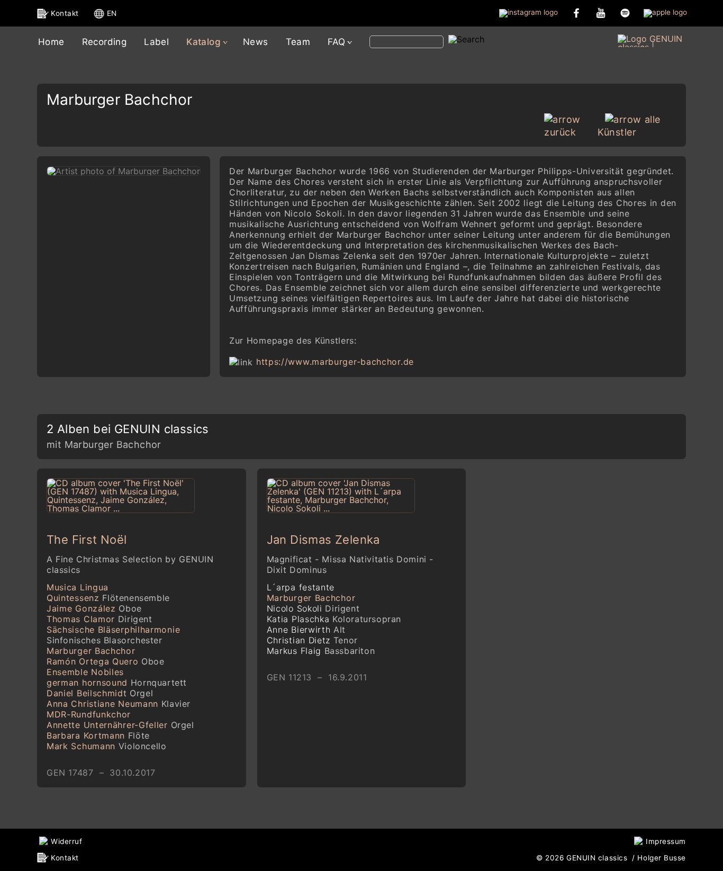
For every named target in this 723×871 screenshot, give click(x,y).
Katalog (203, 42)
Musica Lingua (78, 587)
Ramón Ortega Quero (106, 661)
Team (298, 42)
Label (156, 42)
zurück (560, 132)
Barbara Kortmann (98, 735)
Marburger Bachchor (91, 650)
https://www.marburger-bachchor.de (335, 361)
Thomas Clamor (99, 619)
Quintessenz (108, 597)
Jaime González (94, 608)
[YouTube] (601, 12)
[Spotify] (625, 12)
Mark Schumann (106, 746)
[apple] (665, 12)
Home (51, 42)
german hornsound (117, 682)
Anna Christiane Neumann (119, 703)
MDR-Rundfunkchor (89, 714)
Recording (104, 42)
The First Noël (87, 539)
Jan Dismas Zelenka (323, 539)
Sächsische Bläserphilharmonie (113, 634)
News (255, 42)
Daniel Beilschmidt (100, 693)
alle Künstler (629, 126)
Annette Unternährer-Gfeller (120, 725)
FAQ (336, 42)
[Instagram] (528, 12)
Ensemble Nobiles (85, 672)
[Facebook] (576, 12)
